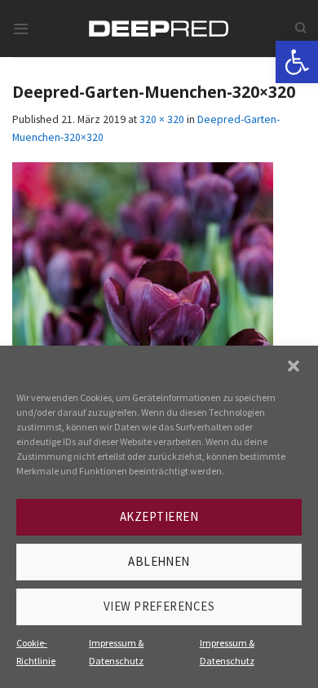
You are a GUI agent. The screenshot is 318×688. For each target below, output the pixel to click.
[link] (297, 62)
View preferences (159, 606)
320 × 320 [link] (161, 119)
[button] (293, 366)
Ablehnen (159, 561)
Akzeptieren (159, 516)
